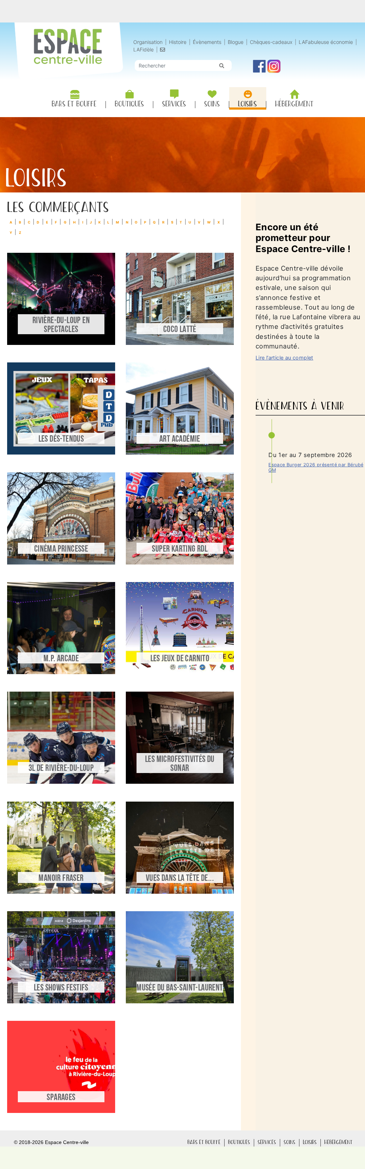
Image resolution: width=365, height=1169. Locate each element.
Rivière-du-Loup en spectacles (61, 325)
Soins (289, 1142)
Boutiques (239, 1142)
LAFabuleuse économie (326, 42)
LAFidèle (143, 49)
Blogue (235, 42)
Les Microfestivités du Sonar (180, 764)
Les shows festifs (61, 988)
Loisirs (310, 1142)
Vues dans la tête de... (180, 878)
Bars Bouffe (204, 1142)
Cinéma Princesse (61, 549)
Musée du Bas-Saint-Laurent (180, 988)
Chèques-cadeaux (271, 42)
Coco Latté (179, 329)
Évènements (207, 42)
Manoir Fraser (60, 878)
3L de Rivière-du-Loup (61, 768)
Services (267, 1142)
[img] (221, 65)
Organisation (148, 42)
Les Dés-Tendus (61, 439)
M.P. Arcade (61, 658)
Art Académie (179, 439)
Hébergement (338, 1142)
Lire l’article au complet (284, 358)
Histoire (178, 42)
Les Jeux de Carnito (180, 658)
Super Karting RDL (179, 549)
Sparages (61, 1097)
